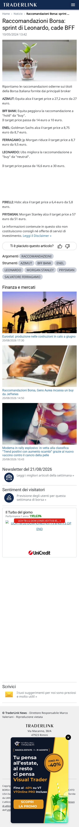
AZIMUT (26, 263)
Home (6, 13)
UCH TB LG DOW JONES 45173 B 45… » (39, 520)
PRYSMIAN (66, 270)
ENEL (60, 263)
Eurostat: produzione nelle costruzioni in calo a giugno (39, 336)
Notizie (18, 13)
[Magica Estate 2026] (39, 780)
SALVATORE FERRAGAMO (22, 277)
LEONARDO (13, 270)
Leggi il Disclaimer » (37, 236)
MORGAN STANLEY (40, 270)
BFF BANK (44, 263)
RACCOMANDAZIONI (36, 256)
